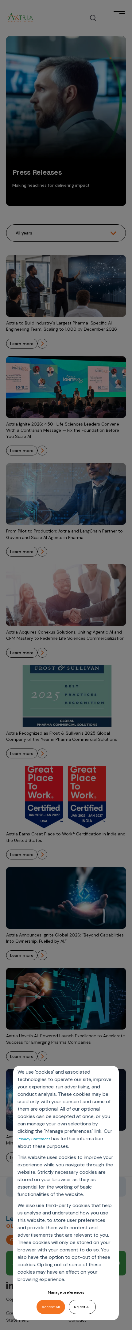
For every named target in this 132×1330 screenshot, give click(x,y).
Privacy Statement (33, 1138)
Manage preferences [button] (66, 1292)
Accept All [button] (51, 1306)
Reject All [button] (82, 1306)
